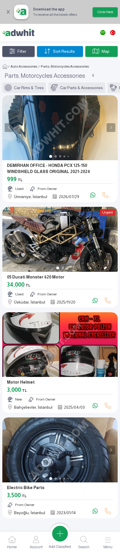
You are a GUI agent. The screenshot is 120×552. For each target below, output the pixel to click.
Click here (105, 12)
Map (106, 51)
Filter (21, 51)
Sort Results (64, 51)
